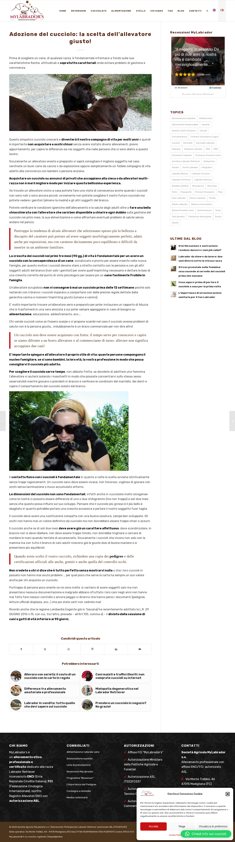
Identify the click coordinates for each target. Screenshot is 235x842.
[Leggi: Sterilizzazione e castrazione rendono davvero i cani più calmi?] (173, 247)
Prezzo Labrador (197, 198)
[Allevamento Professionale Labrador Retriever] (32, 10)
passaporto (186, 192)
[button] (227, 794)
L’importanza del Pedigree (81, 784)
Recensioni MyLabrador (80, 771)
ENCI (216, 149)
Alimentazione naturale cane (83, 752)
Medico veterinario (77, 797)
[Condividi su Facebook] (21, 649)
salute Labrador (180, 204)
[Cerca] (207, 10)
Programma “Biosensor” (80, 778)
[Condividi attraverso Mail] (139, 649)
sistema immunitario (201, 204)
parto (174, 192)
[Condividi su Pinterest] (92, 649)
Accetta (153, 826)
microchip (212, 186)
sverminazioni (204, 210)
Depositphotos (55, 837)
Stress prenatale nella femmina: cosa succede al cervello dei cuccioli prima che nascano (201, 271)
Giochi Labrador (190, 167)
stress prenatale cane (183, 210)
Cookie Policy (176, 835)
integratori (207, 167)
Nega (182, 826)
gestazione (209, 161)
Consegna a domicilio (79, 791)
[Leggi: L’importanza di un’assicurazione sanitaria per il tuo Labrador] (173, 294)
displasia (176, 149)
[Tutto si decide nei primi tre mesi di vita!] (232, 421)
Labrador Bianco (180, 173)
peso (220, 192)
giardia (175, 167)
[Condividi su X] (45, 649)
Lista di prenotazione (79, 765)
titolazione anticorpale (199, 216)
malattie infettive (180, 186)
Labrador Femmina (181, 180)
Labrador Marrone (203, 180)
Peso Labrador (179, 198)
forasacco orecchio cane (208, 155)
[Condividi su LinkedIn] (116, 649)
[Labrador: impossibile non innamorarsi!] (3, 421)
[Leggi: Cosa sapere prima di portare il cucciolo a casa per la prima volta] (173, 283)
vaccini (175, 223)
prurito (212, 198)
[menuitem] (62, 10)
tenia (218, 210)
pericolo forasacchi (204, 192)
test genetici (178, 216)
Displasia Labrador (193, 149)
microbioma (198, 186)
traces (218, 216)
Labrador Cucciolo (201, 173)
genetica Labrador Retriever (186, 161)
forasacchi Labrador (182, 155)
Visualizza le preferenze (213, 826)
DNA (208, 149)
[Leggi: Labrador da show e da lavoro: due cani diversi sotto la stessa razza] (173, 258)
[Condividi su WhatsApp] (68, 649)
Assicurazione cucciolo (80, 758)
